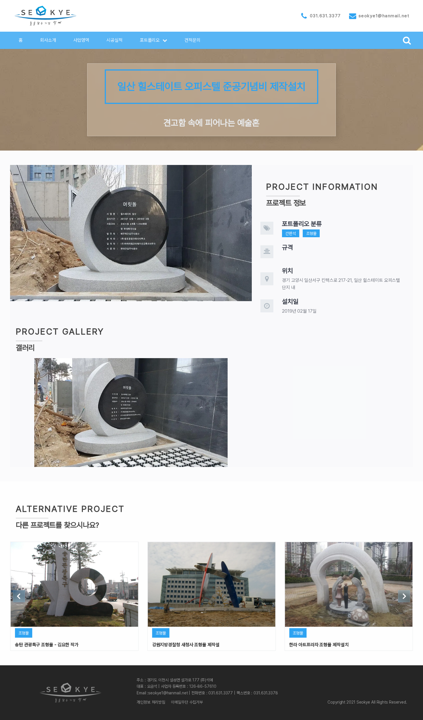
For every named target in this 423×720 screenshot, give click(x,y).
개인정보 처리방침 (151, 702)
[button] (154, 40)
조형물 (311, 233)
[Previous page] (19, 596)
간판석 (290, 233)
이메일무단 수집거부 (187, 702)
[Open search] (407, 40)
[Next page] (404, 596)
